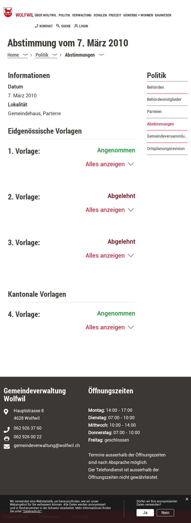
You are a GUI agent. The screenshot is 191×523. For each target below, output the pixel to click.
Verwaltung (82, 15)
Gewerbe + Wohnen (138, 15)
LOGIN (83, 26)
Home (13, 54)
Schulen (100, 15)
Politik (64, 15)
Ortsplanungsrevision (166, 148)
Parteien (154, 111)
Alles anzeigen (105, 164)
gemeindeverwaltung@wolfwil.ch (47, 445)
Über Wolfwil (46, 15)
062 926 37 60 (28, 428)
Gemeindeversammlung (167, 136)
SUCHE (66, 26)
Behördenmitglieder (164, 99)
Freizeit (115, 15)
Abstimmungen (167, 124)
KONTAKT (46, 26)
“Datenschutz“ (32, 511)
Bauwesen (163, 15)
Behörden (155, 87)
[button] (46, 54)
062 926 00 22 (28, 436)
